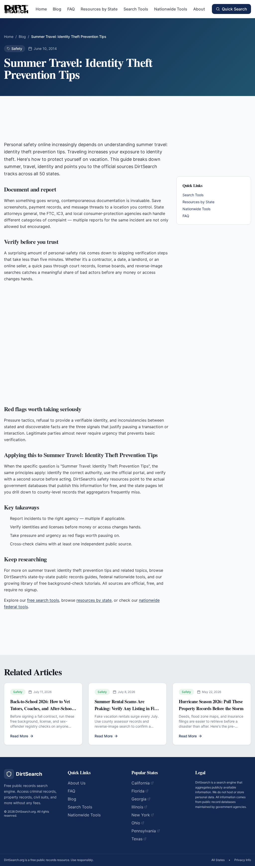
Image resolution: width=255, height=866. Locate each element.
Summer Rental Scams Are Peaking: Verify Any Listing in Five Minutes (126, 708)
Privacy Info (242, 860)
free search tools (43, 600)
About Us (76, 782)
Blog (57, 8)
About (199, 8)
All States (218, 860)
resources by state (94, 600)
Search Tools (136, 8)
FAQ (71, 8)
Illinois (137, 806)
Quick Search (234, 8)
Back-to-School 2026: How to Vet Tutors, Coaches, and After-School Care (41, 708)
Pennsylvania (143, 830)
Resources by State (99, 8)
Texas (136, 838)
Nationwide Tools (170, 8)
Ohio (135, 822)
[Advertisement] (86, 120)
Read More (19, 736)
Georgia (138, 798)
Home (41, 8)
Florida (137, 790)
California (140, 782)
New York (140, 814)
